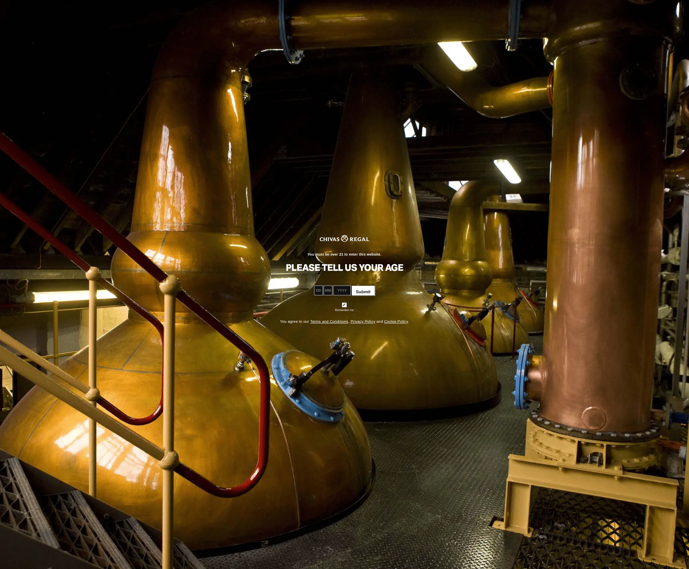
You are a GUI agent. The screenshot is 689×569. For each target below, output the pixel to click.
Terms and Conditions (329, 321)
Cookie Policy (396, 321)
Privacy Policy (363, 321)
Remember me (344, 310)
